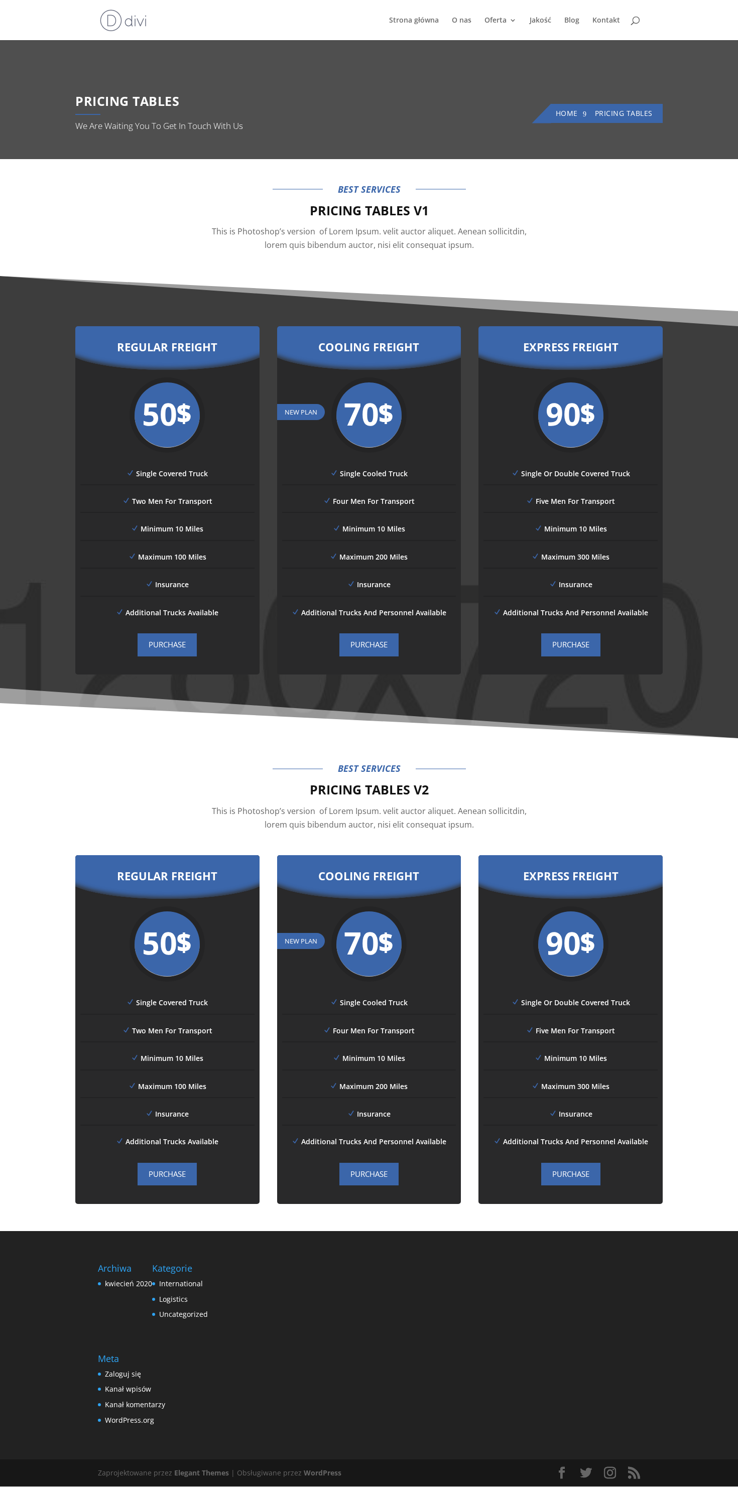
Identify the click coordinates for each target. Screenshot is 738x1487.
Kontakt (606, 21)
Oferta (495, 21)
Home (567, 113)
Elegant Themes (201, 1472)
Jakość (540, 21)
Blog (571, 21)
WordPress (322, 1472)
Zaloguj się (123, 1374)
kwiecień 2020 (128, 1283)
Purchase (167, 644)
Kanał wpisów (128, 1389)
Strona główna (414, 21)
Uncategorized (183, 1314)
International (181, 1283)
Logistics (173, 1299)
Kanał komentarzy (135, 1404)
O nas (461, 21)
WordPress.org (129, 1420)
